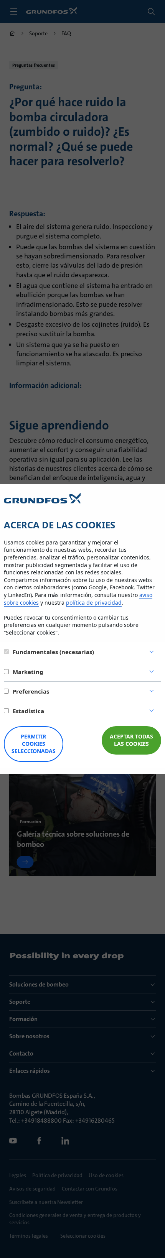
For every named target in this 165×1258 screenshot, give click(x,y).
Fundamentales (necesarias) (53, 652)
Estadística (28, 711)
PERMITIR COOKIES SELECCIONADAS (34, 744)
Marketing (28, 672)
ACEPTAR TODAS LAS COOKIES (131, 740)
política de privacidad (94, 602)
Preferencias (31, 691)
